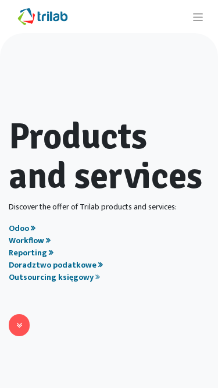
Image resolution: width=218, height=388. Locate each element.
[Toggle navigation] (198, 17)
